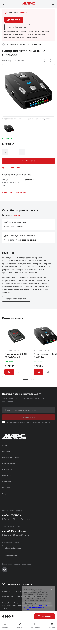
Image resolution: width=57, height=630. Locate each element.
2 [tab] (29, 379)
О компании (7, 481)
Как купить (7, 451)
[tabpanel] (16, 349)
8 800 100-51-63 (11, 515)
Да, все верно (13, 20)
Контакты (6, 475)
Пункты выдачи (9, 463)
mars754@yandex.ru (14, 531)
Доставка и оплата (10, 457)
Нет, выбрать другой (17, 27)
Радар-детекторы (11, 350)
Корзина (51, 627)
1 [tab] (25, 379)
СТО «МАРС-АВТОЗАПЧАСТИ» (19, 584)
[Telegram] (36, 63)
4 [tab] (33, 379)
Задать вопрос (11, 555)
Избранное (35, 627)
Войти (19, 627)
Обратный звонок (12, 548)
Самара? (23, 12)
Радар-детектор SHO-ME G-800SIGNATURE (15, 355)
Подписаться (29, 417)
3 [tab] (31, 379)
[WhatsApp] (49, 63)
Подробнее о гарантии (16, 299)
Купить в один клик (11, 167)
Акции (5, 445)
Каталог (5, 627)
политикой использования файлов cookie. (35, 607)
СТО (4, 494)
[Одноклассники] (45, 63)
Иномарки (7, 469)
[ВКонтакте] (40, 63)
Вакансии (6, 488)
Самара (16, 215)
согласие (13, 422)
